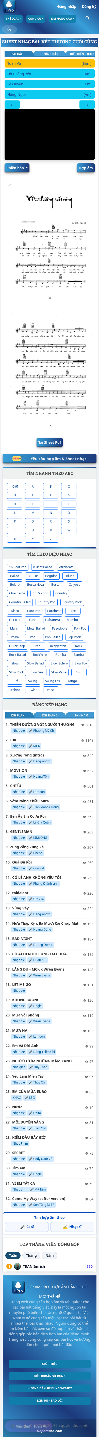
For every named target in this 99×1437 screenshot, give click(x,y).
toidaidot (20, 892)
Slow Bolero (59, 663)
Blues (70, 576)
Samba (79, 654)
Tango (72, 681)
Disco (15, 611)
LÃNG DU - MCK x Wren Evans (38, 969)
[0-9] (14, 486)
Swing (32, 681)
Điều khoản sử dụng (49, 1376)
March (15, 628)
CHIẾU (15, 785)
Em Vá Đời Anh (25, 1045)
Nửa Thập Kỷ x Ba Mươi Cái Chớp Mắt (45, 923)
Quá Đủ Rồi (22, 862)
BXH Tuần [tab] (17, 715)
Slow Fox (81, 663)
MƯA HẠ (19, 1030)
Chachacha (17, 593)
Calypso (74, 584)
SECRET (18, 1152)
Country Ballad (20, 602)
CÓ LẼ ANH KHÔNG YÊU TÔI (36, 877)
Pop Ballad (53, 637)
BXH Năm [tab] (81, 715)
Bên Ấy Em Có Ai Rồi (28, 816)
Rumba (60, 654)
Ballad (14, 576)
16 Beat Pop (17, 567)
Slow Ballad (35, 663)
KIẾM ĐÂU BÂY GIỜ (29, 1137)
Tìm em (18, 1168)
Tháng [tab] (31, 1255)
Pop (33, 637)
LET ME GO (21, 984)
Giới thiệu (49, 1364)
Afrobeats (66, 567)
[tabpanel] (49, 84)
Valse (51, 690)
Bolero (15, 584)
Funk (33, 620)
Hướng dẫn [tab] (49, 54)
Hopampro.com (49, 1430)
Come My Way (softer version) (38, 1198)
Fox (73, 611)
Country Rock (72, 602)
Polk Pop (80, 628)
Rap (38, 646)
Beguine (51, 576)
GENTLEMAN (21, 831)
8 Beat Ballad (42, 567)
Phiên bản (15, 167)
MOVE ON (18, 770)
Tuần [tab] (13, 1255)
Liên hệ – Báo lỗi (49, 1400)
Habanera (52, 620)
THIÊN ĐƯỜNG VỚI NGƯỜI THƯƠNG (42, 724)
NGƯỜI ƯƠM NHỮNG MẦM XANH (42, 1061)
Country (61, 593)
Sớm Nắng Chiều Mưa (29, 801)
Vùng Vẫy (20, 908)
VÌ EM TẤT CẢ (23, 1183)
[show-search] (87, 18)
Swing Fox (52, 681)
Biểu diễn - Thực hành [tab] (82, 54)
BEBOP (33, 576)
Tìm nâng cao (61, 18)
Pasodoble (59, 628)
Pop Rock (74, 637)
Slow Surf (37, 672)
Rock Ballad (17, 654)
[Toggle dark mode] (9, 29)
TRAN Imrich (34, 1266)
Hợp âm (86, 167)
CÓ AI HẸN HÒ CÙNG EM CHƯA (39, 953)
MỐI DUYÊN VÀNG (28, 1122)
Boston (56, 584)
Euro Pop (33, 611)
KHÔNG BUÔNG (26, 999)
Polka (15, 637)
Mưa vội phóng (25, 1015)
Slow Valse (59, 672)
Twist (33, 690)
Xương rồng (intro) (27, 755)
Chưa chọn (40, 593)
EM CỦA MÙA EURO (29, 1091)
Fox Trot (14, 620)
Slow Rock (16, 672)
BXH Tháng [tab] (49, 715)
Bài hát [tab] (16, 54)
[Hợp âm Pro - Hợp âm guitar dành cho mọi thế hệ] (9, 6)
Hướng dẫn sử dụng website (49, 1388)
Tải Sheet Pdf (49, 442)
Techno (14, 690)
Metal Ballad (36, 628)
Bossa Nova (35, 584)
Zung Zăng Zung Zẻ (27, 846)
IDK (13, 739)
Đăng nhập (66, 6)
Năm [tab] (49, 1255)
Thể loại (12, 18)
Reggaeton (58, 646)
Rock (78, 646)
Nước (17, 1106)
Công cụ (34, 18)
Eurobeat (54, 611)
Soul (79, 672)
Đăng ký (89, 6)
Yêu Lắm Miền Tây (28, 1076)
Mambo (72, 620)
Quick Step (17, 646)
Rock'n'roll (40, 654)
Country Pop (47, 602)
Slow (14, 663)
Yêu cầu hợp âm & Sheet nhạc (59, 458)
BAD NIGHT (22, 938)
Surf (15, 681)
